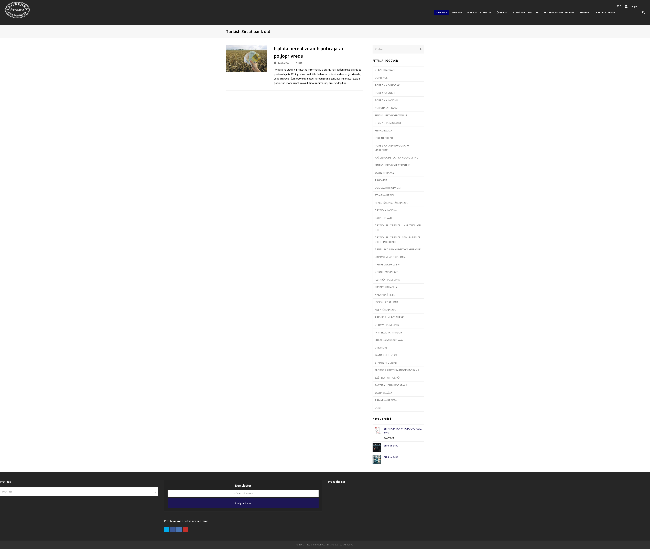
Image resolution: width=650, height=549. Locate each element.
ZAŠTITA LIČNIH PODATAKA (391, 385)
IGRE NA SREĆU (384, 138)
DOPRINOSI (381, 77)
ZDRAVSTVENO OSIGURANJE (391, 257)
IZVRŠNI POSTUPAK (386, 302)
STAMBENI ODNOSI (386, 362)
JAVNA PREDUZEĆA (386, 355)
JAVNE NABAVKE (384, 172)
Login (634, 6)
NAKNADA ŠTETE (385, 294)
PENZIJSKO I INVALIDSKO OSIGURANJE (398, 249)
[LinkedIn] (179, 529)
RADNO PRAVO (383, 218)
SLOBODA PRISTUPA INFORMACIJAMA (397, 370)
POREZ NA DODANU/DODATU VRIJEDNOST (392, 148)
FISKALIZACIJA (383, 130)
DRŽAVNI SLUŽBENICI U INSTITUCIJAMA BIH (398, 227)
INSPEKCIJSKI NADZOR (388, 332)
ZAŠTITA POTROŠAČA (387, 377)
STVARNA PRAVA (384, 195)
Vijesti (299, 62)
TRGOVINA (381, 180)
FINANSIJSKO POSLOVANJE (391, 115)
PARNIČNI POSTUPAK (387, 279)
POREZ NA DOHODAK (387, 85)
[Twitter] (166, 529)
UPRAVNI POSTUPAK (387, 325)
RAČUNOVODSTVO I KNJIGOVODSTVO (396, 157)
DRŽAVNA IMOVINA (386, 210)
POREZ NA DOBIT (385, 92)
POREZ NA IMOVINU (386, 100)
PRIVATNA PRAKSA (386, 400)
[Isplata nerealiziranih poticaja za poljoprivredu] (246, 58)
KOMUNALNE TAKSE (386, 107)
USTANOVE (381, 347)
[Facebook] (173, 529)
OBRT (378, 407)
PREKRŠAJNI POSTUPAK (389, 317)
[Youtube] (185, 529)
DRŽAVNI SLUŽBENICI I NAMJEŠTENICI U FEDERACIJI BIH (397, 239)
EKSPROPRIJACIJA (386, 287)
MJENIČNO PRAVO (385, 309)
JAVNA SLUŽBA (383, 392)
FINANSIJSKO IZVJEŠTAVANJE (392, 165)
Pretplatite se (243, 503)
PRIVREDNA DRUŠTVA (387, 264)
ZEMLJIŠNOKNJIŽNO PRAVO (391, 203)
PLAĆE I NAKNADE (385, 70)
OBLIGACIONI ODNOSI (388, 187)
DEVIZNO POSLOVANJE (388, 123)
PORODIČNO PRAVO (386, 272)
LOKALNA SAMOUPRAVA (389, 340)
